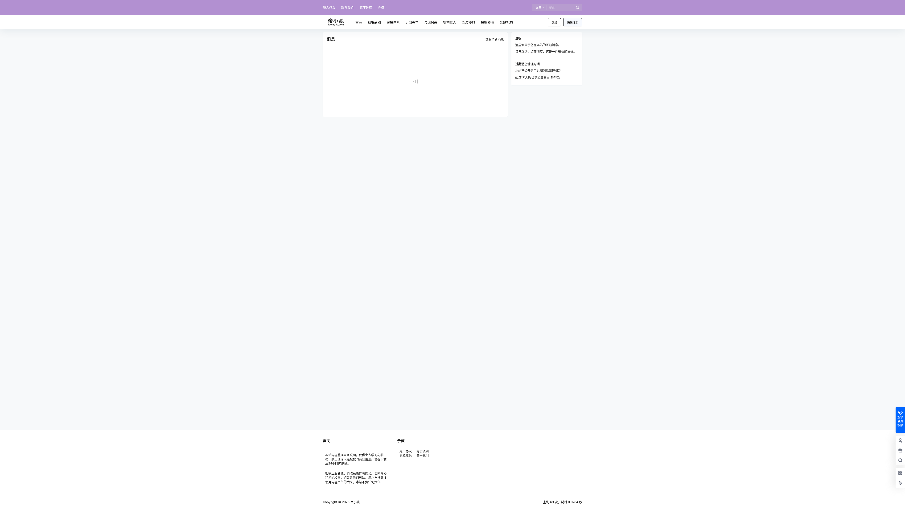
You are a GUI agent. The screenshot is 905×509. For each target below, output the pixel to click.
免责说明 (422, 451)
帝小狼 (355, 502)
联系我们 (347, 7)
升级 (381, 7)
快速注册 (572, 22)
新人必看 (329, 7)
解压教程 (366, 7)
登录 (554, 22)
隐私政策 (405, 455)
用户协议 (406, 451)
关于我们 (422, 455)
